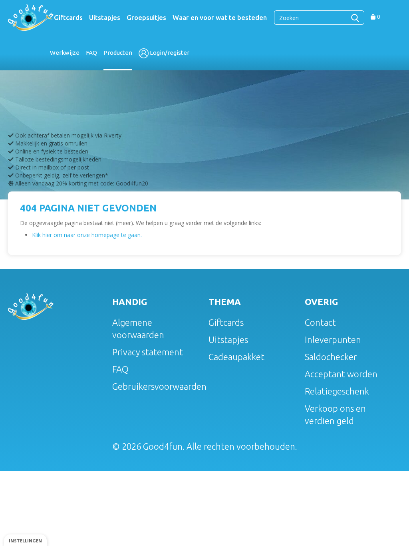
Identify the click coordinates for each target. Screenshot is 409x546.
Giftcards (68, 17)
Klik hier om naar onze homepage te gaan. (87, 235)
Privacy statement (147, 352)
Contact (320, 322)
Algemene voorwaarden (138, 328)
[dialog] (25, 540)
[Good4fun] (31, 17)
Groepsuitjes (146, 17)
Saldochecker (331, 357)
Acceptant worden (341, 374)
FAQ (91, 52)
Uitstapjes (104, 17)
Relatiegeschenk (337, 391)
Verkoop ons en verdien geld (335, 414)
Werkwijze (64, 52)
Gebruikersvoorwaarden (157, 386)
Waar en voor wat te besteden (220, 17)
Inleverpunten (333, 340)
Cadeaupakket (236, 357)
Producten (117, 52)
